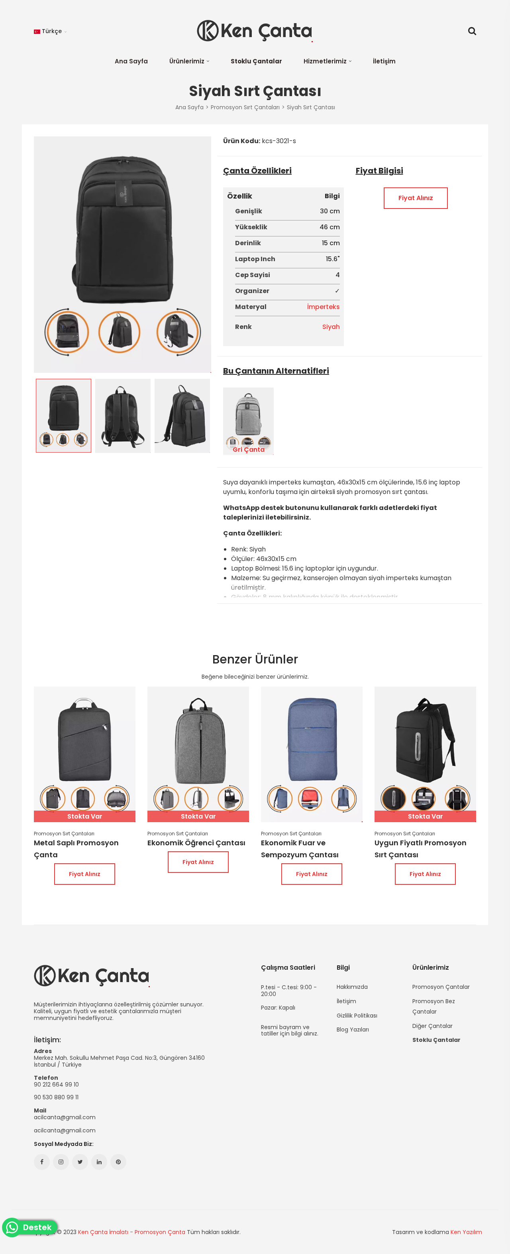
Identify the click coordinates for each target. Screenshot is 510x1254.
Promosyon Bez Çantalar (433, 1006)
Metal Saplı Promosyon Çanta (76, 849)
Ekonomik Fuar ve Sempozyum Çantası (300, 849)
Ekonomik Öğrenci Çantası (196, 843)
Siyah (331, 326)
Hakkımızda (352, 987)
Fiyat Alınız (415, 198)
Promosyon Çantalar (441, 987)
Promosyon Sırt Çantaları (64, 834)
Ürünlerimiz (186, 61)
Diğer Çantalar (432, 1026)
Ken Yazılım (466, 1232)
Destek (40, 1227)
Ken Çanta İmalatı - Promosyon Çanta (131, 1232)
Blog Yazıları (353, 1029)
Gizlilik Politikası (357, 1016)
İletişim (384, 61)
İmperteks (323, 306)
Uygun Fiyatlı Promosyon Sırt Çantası (421, 849)
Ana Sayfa (131, 61)
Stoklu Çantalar (256, 61)
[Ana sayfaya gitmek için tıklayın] (255, 31)
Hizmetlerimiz (325, 61)
